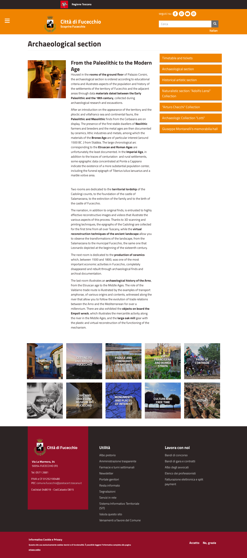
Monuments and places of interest (124, 400)
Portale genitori (109, 479)
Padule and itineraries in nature (123, 361)
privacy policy (34, 549)
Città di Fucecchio (80, 21)
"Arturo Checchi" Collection (181, 107)
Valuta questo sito (110, 514)
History (202, 400)
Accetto (194, 543)
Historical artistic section (179, 79)
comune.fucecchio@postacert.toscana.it (59, 483)
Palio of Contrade (202, 361)
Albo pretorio (107, 455)
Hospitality (44, 361)
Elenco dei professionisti (180, 473)
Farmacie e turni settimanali (116, 467)
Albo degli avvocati (177, 467)
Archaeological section (178, 68)
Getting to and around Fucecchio (84, 361)
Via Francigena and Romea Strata (163, 361)
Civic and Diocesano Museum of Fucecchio (84, 400)
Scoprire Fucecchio (72, 26)
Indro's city (45, 400)
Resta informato (109, 485)
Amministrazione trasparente (117, 461)
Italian (214, 30)
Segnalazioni (107, 491)
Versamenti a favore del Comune (120, 520)
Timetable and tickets (177, 58)
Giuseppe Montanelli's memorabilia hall (190, 128)
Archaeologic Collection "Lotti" (183, 117)
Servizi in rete (107, 497)
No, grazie (209, 543)
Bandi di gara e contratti (180, 461)
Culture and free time (163, 400)
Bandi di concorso (176, 455)
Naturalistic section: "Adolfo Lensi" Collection (186, 93)
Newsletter (106, 473)
